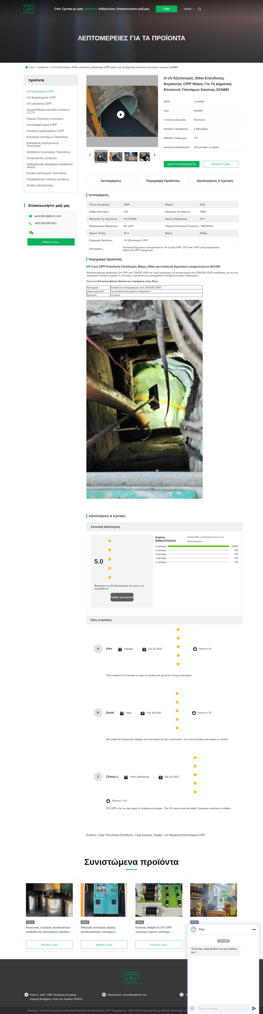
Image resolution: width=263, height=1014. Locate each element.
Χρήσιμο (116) (119, 800)
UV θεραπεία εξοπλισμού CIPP (184, 835)
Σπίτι (57, 8)
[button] (30, 908)
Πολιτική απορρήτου (51, 1010)
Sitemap (32, 1010)
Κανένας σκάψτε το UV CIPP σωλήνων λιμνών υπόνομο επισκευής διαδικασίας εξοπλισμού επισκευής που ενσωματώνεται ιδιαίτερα (157, 930)
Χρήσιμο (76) (205, 712)
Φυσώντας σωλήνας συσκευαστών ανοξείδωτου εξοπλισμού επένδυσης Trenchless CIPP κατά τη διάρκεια (49, 930)
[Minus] (254, 929)
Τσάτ (166, 8)
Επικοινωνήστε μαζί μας (132, 8)
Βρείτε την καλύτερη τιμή (181, 164)
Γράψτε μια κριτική (122, 597)
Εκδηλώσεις (107, 8)
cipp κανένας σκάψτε (148, 835)
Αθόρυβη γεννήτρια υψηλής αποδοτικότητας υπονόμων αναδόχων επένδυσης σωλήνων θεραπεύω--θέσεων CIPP (101, 930)
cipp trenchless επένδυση (115, 835)
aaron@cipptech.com (47, 216)
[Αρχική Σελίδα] (29, 9)
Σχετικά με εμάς (72, 8)
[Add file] (192, 1008)
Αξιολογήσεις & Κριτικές (215, 181)
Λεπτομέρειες (111, 181)
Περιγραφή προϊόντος (163, 181)
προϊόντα (90, 8)
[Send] (254, 1008)
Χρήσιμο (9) (205, 648)
